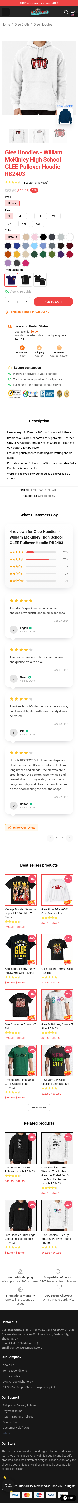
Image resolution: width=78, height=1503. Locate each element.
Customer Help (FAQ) (16, 1427)
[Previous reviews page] (50, 838)
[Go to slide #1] (18, 136)
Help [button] (70, 1498)
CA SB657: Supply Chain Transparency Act (29, 1387)
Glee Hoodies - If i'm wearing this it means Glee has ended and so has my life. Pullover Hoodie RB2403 (55, 1175)
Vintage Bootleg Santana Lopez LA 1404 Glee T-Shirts (20, 913)
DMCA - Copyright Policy (18, 1381)
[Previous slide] (8, 78)
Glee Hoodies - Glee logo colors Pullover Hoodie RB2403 (20, 1238)
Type (8, 196)
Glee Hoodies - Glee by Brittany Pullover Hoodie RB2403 (56, 1238)
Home (6, 24)
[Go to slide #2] (39, 136)
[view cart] (72, 12)
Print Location (14, 269)
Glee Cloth (22, 24)
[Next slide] (70, 78)
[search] (66, 12)
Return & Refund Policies (18, 1416)
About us (8, 1365)
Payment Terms (12, 1411)
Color (8, 230)
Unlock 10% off (8, 1485)
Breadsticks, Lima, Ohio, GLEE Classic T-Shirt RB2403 (19, 1083)
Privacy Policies (12, 1376)
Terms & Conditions (15, 1370)
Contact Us (10, 1422)
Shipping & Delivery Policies (19, 1405)
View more (39, 1107)
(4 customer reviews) (35, 182)
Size (7, 209)
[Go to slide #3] (59, 136)
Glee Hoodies (43, 24)
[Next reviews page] (69, 838)
